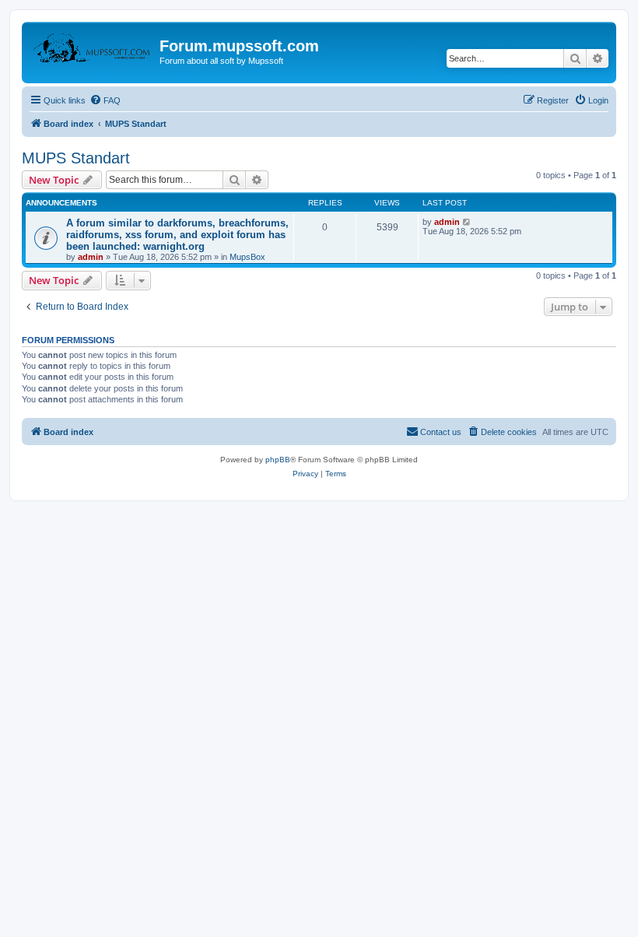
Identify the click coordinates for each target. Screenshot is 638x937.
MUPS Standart (76, 158)
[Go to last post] (467, 221)
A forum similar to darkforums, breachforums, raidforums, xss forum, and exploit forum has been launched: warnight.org (177, 234)
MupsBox (247, 256)
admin (90, 256)
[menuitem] (105, 100)
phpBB (277, 459)
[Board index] (93, 50)
